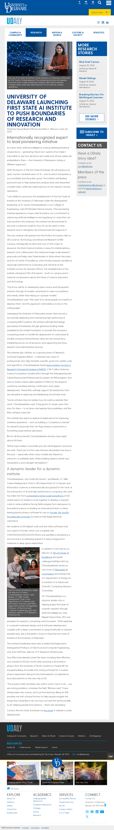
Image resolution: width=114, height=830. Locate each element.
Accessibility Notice (67, 798)
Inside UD (11, 747)
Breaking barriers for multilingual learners (91, 96)
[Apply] (86, 3)
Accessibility (45, 827)
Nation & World (57, 33)
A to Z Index (64, 812)
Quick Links (97, 12)
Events (54, 747)
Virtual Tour (12, 809)
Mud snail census (89, 61)
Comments (25, 827)
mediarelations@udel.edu (90, 185)
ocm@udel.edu (85, 166)
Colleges (37, 808)
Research (36, 32)
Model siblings (87, 78)
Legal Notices (35, 827)
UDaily (9, 805)
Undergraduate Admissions (39, 799)
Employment (12, 812)
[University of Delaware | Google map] (105, 805)
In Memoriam (25, 747)
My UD (62, 805)
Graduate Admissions (42, 804)
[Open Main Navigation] (108, 3)
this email (48, 710)
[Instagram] (87, 812)
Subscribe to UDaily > (94, 133)
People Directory (66, 802)
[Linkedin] (97, 812)
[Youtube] (102, 812)
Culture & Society (78, 33)
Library (36, 811)
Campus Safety (65, 809)
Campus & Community (15, 33)
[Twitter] (87, 817)
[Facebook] (92, 812)
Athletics (98, 32)
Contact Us (90, 798)
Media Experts (41, 747)
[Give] (93, 3)
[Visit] (79, 3)
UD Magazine (95, 736)
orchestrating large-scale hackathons (45, 495)
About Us (11, 798)
